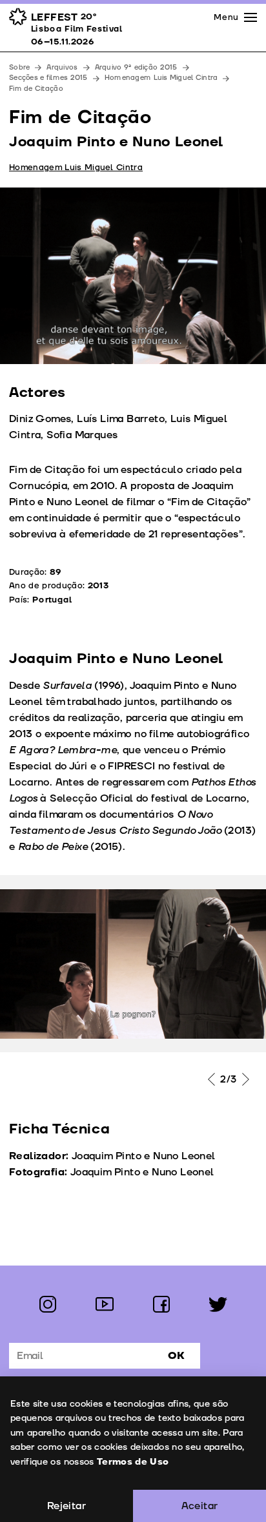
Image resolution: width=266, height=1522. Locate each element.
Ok (176, 1356)
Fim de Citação (36, 88)
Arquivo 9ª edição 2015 (136, 67)
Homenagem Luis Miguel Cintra (161, 77)
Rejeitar (66, 1506)
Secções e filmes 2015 (48, 77)
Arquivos (61, 67)
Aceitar (199, 1506)
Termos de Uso (133, 1462)
